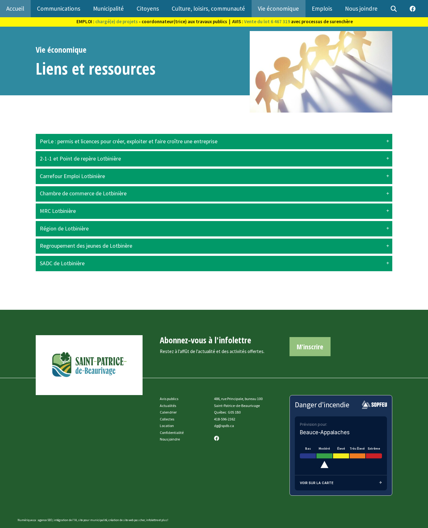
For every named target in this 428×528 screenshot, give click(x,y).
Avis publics (169, 398)
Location (167, 425)
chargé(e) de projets (116, 21)
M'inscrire (310, 346)
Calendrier (168, 412)
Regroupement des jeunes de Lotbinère (86, 246)
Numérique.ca (27, 520)
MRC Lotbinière (58, 211)
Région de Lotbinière (64, 228)
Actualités (168, 405)
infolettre (152, 520)
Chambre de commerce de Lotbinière (83, 193)
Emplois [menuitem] (322, 8)
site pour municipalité (92, 520)
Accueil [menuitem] (15, 8)
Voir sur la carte (316, 483)
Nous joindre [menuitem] (361, 8)
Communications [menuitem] (58, 8)
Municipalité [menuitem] (108, 8)
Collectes (167, 419)
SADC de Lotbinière (62, 263)
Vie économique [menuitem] (278, 8)
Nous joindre (170, 439)
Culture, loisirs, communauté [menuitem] (208, 8)
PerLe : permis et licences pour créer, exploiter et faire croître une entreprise (128, 141)
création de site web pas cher (126, 520)
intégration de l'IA (65, 520)
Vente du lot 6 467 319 (267, 21)
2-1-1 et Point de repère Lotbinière (80, 159)
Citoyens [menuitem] (148, 8)
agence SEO (45, 520)
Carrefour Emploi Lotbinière (72, 176)
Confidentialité (172, 432)
